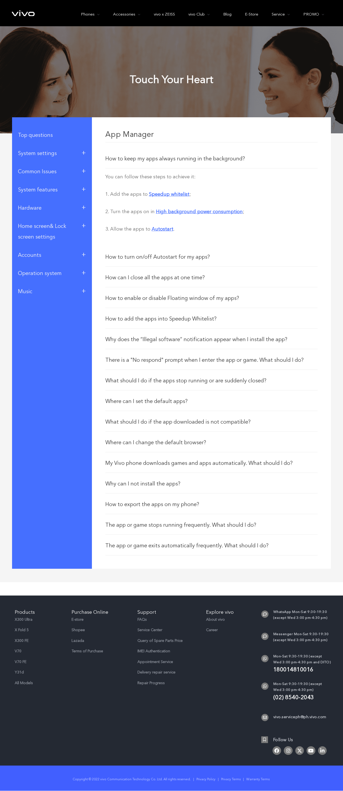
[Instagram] (288, 750)
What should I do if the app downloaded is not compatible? (178, 421)
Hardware (52, 207)
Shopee (78, 629)
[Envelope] (265, 717)
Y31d (19, 672)
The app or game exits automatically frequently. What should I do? (187, 545)
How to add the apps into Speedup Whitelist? (161, 318)
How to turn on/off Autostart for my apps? (157, 257)
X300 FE (22, 640)
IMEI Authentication (153, 651)
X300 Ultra (23, 619)
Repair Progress (151, 682)
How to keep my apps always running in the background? (175, 158)
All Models (24, 682)
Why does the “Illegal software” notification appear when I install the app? (196, 339)
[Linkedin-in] (322, 750)
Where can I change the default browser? (155, 442)
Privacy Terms (231, 779)
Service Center (149, 629)
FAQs (142, 619)
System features (52, 189)
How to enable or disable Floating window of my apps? (172, 298)
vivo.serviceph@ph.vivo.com (299, 717)
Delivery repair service (156, 672)
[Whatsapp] (265, 658)
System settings (52, 152)
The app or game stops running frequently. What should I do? (180, 525)
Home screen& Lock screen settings (52, 230)
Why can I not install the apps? (142, 483)
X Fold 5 (22, 629)
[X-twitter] (299, 750)
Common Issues (52, 170)
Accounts (52, 254)
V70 (18, 651)
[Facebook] (277, 750)
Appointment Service (155, 661)
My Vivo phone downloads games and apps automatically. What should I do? (199, 463)
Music (52, 290)
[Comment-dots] (265, 614)
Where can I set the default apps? (146, 401)
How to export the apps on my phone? (152, 504)
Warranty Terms (258, 779)
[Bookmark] (264, 739)
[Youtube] (311, 750)
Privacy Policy (205, 779)
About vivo (215, 619)
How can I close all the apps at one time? (155, 277)
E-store (78, 619)
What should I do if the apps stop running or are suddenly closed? (185, 380)
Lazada (78, 640)
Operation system (52, 272)
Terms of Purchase (87, 651)
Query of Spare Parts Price (160, 640)
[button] (211, 158)
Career (212, 629)
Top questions (35, 135)
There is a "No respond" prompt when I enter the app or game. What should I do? (204, 360)
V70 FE (21, 661)
